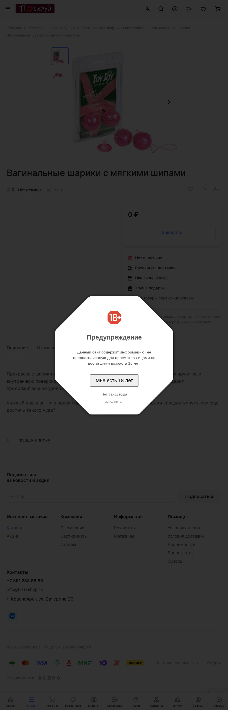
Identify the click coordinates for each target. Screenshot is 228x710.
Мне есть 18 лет (114, 380)
